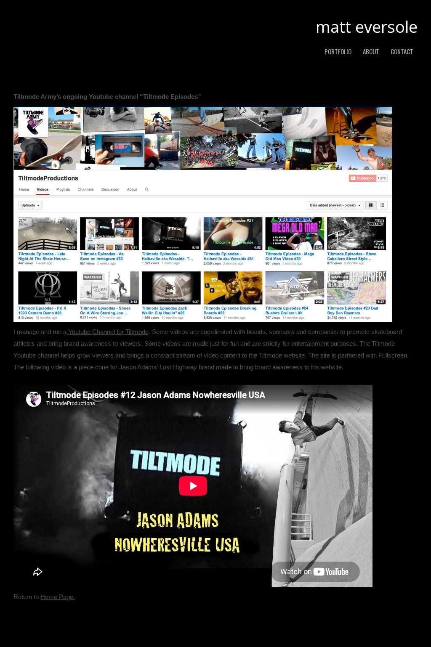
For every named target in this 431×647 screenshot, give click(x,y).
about (371, 51)
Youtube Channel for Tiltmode (108, 331)
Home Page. (57, 596)
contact (402, 51)
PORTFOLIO (338, 51)
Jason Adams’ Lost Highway (158, 367)
